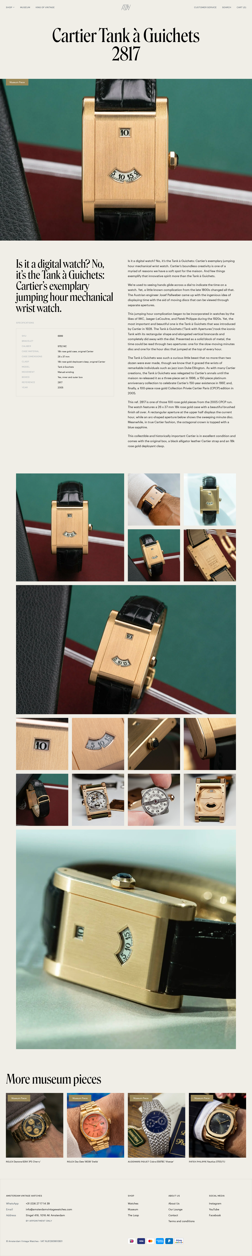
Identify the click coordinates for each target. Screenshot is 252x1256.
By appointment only (39, 1221)
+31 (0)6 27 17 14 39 (38, 1203)
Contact (173, 1215)
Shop (9, 7)
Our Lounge (175, 1209)
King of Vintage (45, 7)
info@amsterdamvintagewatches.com (49, 1209)
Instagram (215, 1203)
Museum (25, 7)
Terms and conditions (181, 1221)
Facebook (215, 1215)
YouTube (214, 1209)
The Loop (133, 1215)
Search (226, 7)
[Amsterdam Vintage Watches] (126, 7)
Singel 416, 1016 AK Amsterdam (45, 1215)
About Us (173, 1203)
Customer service (205, 7)
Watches (133, 1203)
